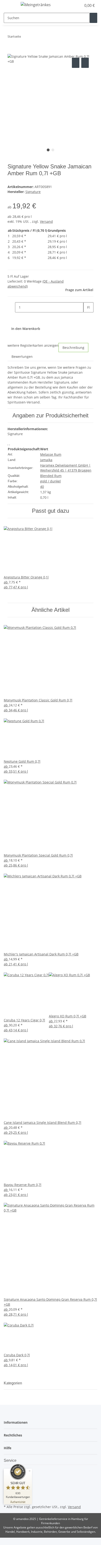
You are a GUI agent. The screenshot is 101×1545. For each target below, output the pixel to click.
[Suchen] (93, 18)
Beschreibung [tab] (73, 347)
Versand (46, 221)
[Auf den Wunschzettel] (85, 63)
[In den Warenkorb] (11, 51)
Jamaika (46, 460)
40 (42, 486)
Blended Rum (51, 475)
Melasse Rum (50, 454)
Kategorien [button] (13, 1383)
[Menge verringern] (11, 307)
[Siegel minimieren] (29, 1471)
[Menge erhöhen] (87, 317)
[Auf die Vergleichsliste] (75, 63)
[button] (72, 5)
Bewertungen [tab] (22, 356)
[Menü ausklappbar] (10, 5)
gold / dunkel (50, 481)
